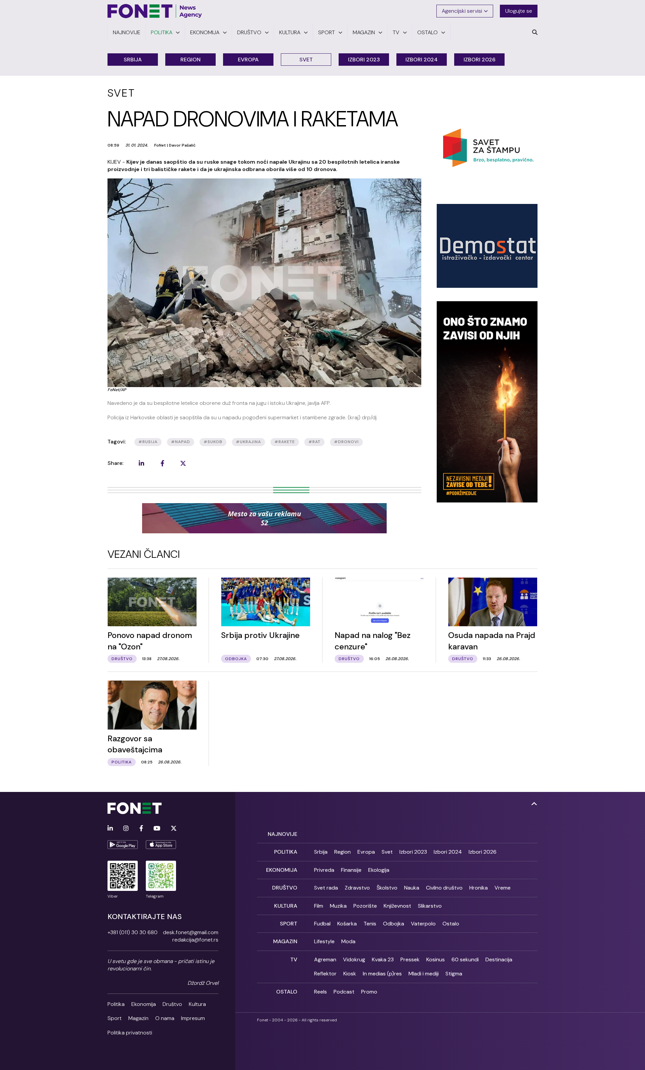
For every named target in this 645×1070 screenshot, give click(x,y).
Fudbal (322, 923)
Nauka (411, 887)
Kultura (197, 1004)
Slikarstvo (430, 905)
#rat (314, 441)
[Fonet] (155, 11)
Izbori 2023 (364, 59)
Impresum (193, 1018)
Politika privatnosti (130, 1032)
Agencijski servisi (462, 10)
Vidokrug (354, 959)
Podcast (344, 991)
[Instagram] (126, 828)
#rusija (148, 441)
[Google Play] (123, 844)
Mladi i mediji (423, 973)
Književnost (397, 905)
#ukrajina (248, 441)
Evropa (248, 59)
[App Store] (161, 844)
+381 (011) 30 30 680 (133, 932)
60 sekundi (465, 959)
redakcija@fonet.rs (195, 939)
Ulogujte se (518, 10)
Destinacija (498, 959)
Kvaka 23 (383, 959)
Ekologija (378, 869)
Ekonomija (143, 1004)
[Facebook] (141, 828)
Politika (116, 1004)
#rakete (284, 441)
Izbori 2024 (421, 59)
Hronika (478, 887)
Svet (306, 59)
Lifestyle (324, 941)
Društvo (172, 1004)
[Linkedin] (110, 828)
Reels (320, 991)
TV (293, 959)
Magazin (138, 1018)
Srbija (133, 59)
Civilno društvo (444, 887)
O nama (164, 1018)
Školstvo (387, 887)
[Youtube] (157, 828)
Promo (369, 991)
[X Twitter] (174, 828)
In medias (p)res (382, 973)
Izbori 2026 (480, 59)
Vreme (502, 887)
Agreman (325, 959)
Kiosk (349, 973)
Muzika (338, 905)
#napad (180, 441)
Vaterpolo (423, 923)
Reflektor (325, 973)
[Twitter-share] (183, 463)
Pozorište (365, 905)
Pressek (410, 959)
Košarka (347, 923)
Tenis (369, 923)
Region (190, 59)
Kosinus (435, 959)
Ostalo (450, 923)
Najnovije (282, 834)
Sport (115, 1018)
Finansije (351, 869)
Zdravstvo (357, 887)
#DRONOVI (346, 441)
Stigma (453, 973)
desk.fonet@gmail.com (190, 932)
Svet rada (326, 887)
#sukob (213, 441)
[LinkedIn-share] (141, 463)
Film (318, 905)
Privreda (324, 869)
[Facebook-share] (162, 463)
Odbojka (393, 923)
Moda (348, 941)
